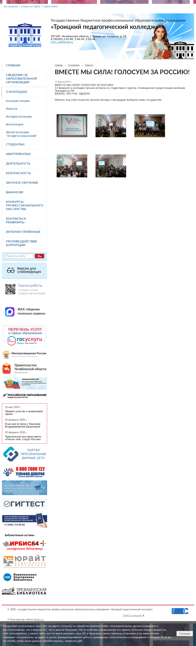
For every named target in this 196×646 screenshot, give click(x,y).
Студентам (15, 144)
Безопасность (18, 173)
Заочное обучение (22, 182)
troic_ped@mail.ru (62, 42)
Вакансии (14, 192)
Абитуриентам (18, 154)
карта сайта (50, 6)
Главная (13, 65)
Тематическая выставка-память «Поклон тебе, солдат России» (23, 438)
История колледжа (19, 116)
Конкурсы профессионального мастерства (24, 205)
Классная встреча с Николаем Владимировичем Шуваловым (22, 425)
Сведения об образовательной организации (21, 78)
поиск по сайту (30, 6)
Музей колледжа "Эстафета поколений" (21, 134)
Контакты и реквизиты (16, 220)
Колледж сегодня (17, 101)
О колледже (16, 91)
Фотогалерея (14, 124)
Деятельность (18, 163)
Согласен (184, 633)
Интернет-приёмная (23, 231)
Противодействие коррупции (21, 243)
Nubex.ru (39, 619)
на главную (11, 6)
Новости (11, 108)
